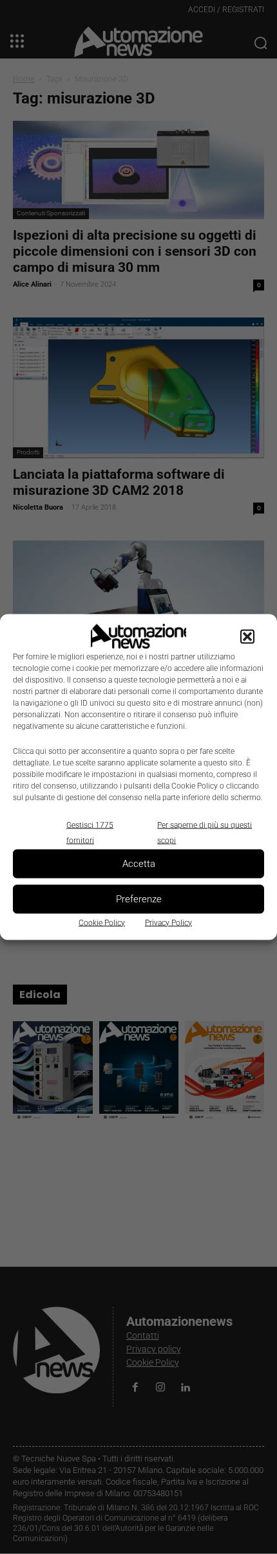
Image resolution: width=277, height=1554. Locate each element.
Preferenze (139, 899)
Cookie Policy (102, 922)
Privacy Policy (168, 922)
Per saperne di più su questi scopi (204, 832)
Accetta (138, 864)
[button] (247, 636)
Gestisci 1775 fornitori (89, 832)
